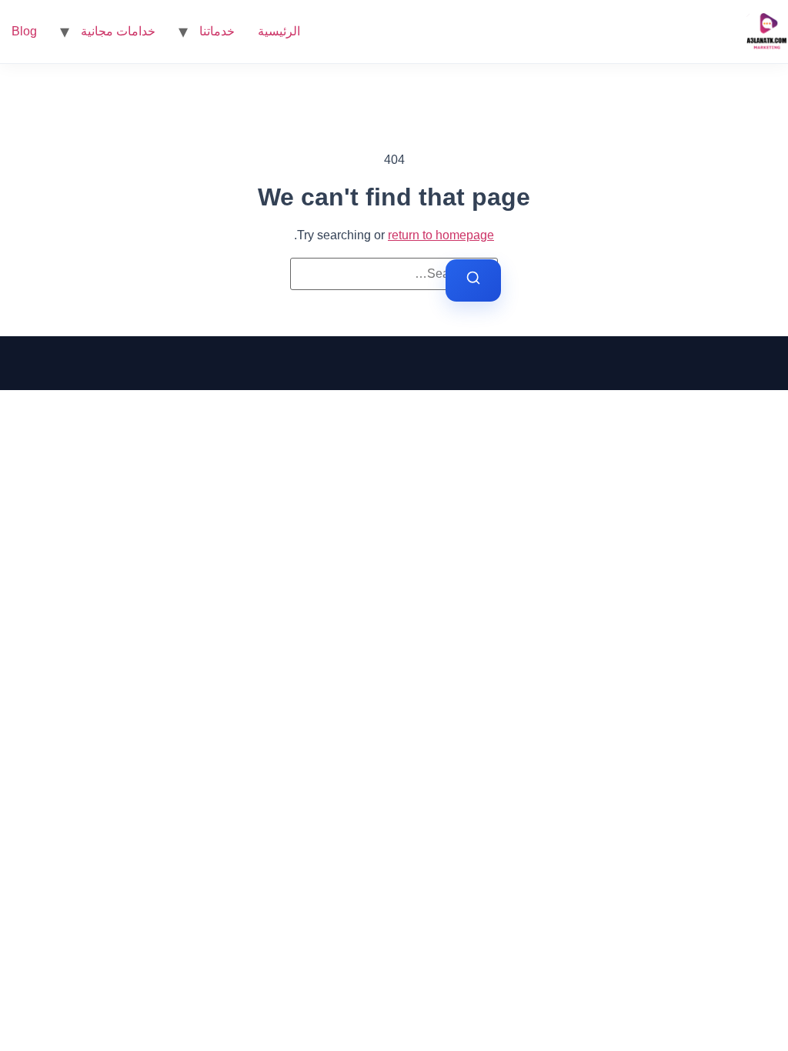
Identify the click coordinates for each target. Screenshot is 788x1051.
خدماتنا (217, 31)
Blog (24, 31)
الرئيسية (279, 31)
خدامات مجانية (118, 31)
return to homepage (441, 235)
